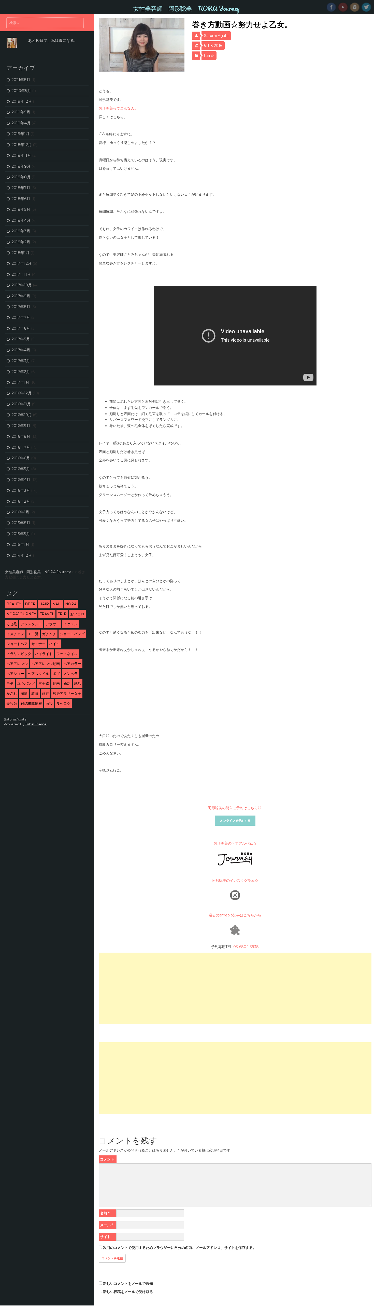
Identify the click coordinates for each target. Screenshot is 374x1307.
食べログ (63, 703)
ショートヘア (17, 644)
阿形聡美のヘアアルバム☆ (235, 843)
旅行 (45, 693)
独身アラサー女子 (67, 693)
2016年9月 (20, 425)
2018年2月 (20, 241)
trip (62, 614)
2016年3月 (20, 490)
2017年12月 (21, 263)
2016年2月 (20, 501)
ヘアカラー (72, 663)
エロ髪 (33, 634)
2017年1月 (20, 382)
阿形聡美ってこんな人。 (118, 108)
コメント (107, 1159)
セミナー (38, 644)
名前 (104, 1213)
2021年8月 (20, 79)
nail (57, 604)
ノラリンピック (18, 653)
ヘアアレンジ (17, 663)
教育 (34, 693)
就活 (77, 683)
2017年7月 (20, 317)
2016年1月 (20, 512)
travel (47, 614)
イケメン (70, 624)
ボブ (56, 673)
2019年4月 (21, 123)
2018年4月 (21, 220)
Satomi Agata (216, 35)
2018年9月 (21, 166)
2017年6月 (20, 328)
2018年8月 (21, 177)
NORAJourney (21, 614)
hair (44, 604)
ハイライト (44, 653)
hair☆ (209, 55)
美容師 (11, 703)
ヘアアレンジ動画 (45, 663)
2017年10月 (21, 285)
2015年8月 (20, 522)
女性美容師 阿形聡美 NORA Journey (186, 8)
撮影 (24, 693)
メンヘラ (70, 673)
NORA (71, 604)
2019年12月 (21, 101)
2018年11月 (21, 155)
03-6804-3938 (246, 946)
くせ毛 (11, 624)
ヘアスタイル (38, 673)
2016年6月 (20, 458)
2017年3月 (20, 360)
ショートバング (72, 634)
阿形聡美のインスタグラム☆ (235, 880)
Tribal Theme (36, 724)
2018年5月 (20, 209)
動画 (56, 683)
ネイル (54, 644)
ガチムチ (49, 634)
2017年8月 (20, 306)
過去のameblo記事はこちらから (235, 915)
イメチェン (15, 634)
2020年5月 (21, 90)
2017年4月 (20, 350)
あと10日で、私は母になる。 (53, 40)
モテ (9, 683)
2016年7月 (20, 447)
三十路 (43, 683)
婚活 (66, 683)
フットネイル (67, 653)
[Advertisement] (235, 988)
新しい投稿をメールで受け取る (128, 1291)
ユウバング (26, 683)
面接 (49, 703)
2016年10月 (21, 414)
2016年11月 (21, 404)
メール (106, 1225)
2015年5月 (20, 533)
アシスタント (31, 624)
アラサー (53, 624)
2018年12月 (21, 144)
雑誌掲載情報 (31, 703)
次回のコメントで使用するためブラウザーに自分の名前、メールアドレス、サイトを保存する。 (179, 1247)
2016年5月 (20, 468)
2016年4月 (20, 479)
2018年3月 (20, 231)
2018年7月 (20, 187)
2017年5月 (20, 339)
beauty (13, 604)
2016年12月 (21, 393)
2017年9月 (20, 296)
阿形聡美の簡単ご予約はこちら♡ (235, 808)
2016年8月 (20, 436)
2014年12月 (21, 555)
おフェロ (77, 614)
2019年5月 (20, 112)
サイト (105, 1236)
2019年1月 (20, 133)
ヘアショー (15, 673)
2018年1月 (20, 252)
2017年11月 (21, 274)
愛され (11, 693)
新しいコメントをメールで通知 (128, 1283)
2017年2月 (20, 371)
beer (30, 604)
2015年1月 (20, 544)
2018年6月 (20, 198)
